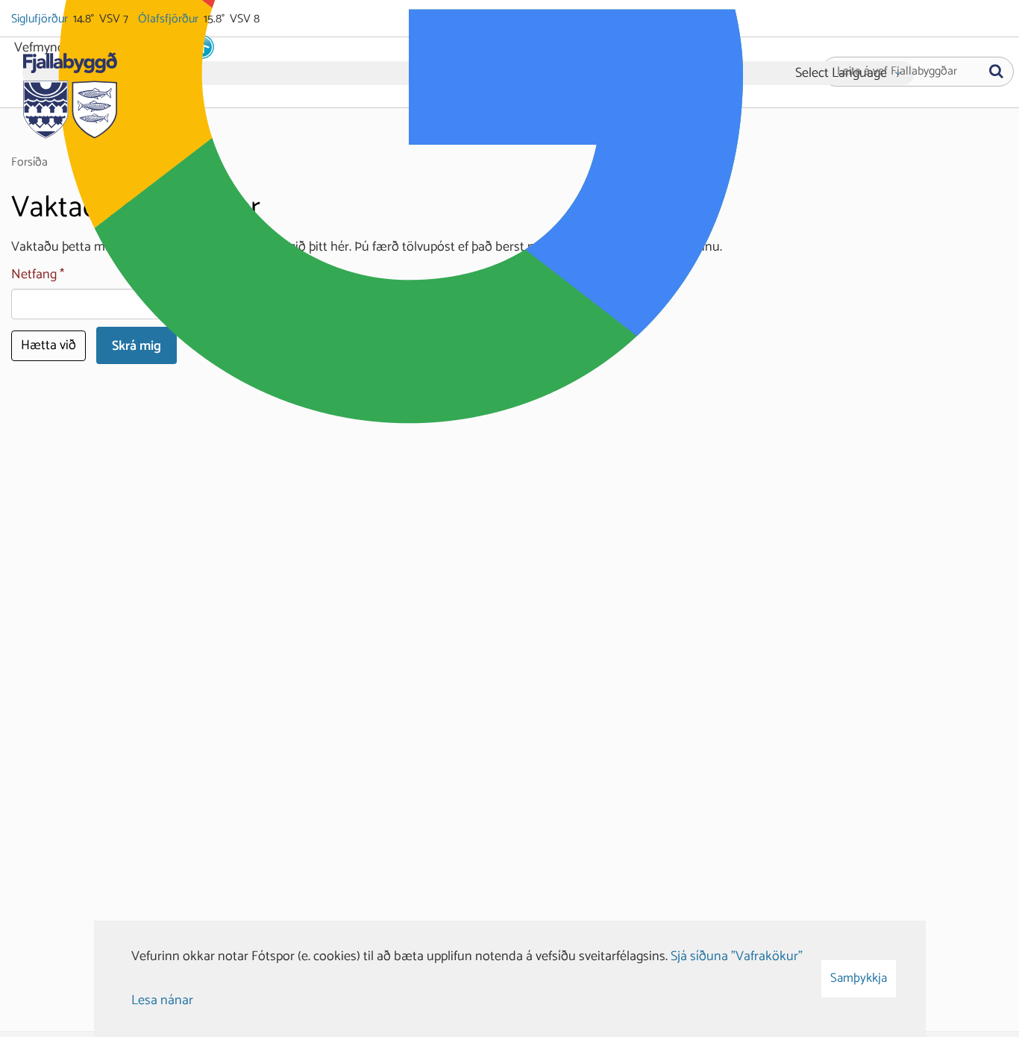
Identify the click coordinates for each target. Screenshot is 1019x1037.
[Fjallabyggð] (69, 91)
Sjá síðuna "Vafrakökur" (737, 956)
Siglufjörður (40, 19)
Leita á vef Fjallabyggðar (897, 72)
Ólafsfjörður (169, 19)
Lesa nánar (162, 1000)
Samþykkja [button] (858, 978)
